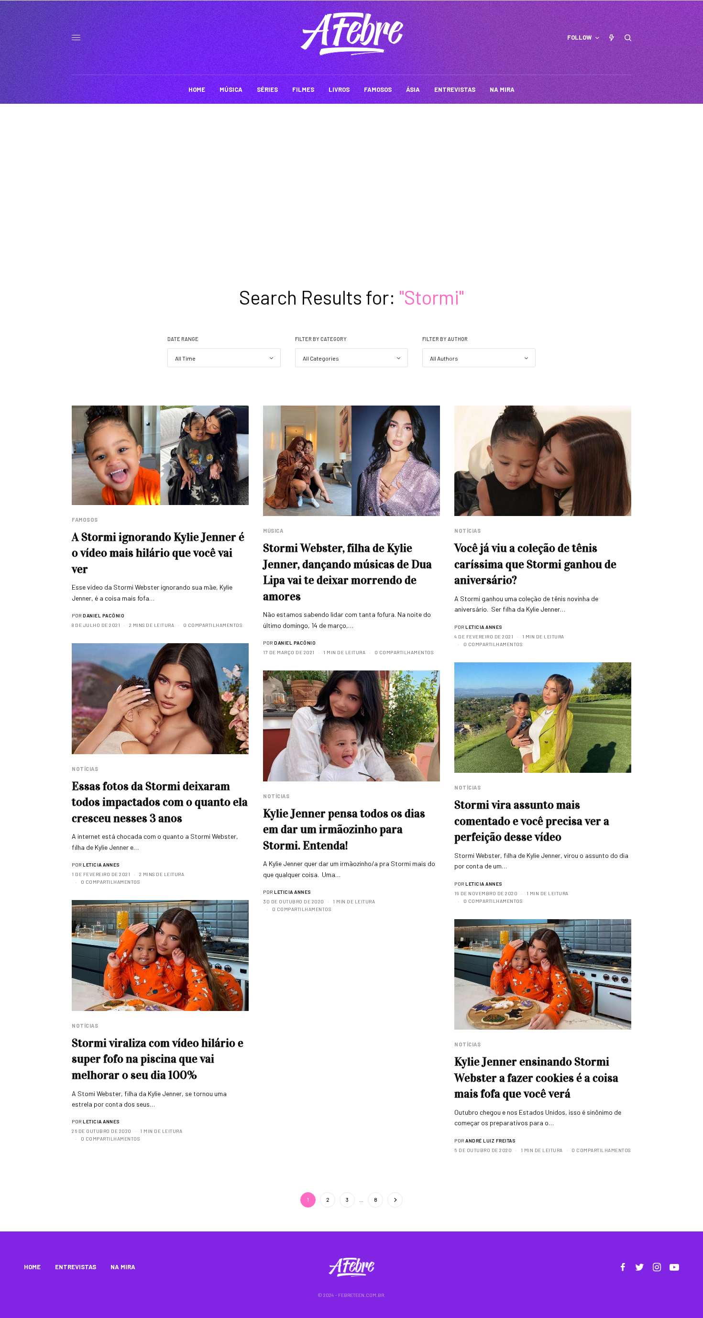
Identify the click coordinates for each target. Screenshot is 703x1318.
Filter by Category (321, 339)
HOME (32, 1267)
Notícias (467, 530)
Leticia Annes (483, 627)
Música (273, 530)
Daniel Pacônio (103, 615)
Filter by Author (445, 339)
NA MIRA (122, 1267)
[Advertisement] (351, 175)
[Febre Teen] (351, 33)
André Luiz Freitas (490, 1140)
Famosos (85, 519)
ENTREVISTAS (75, 1267)
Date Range (182, 339)
